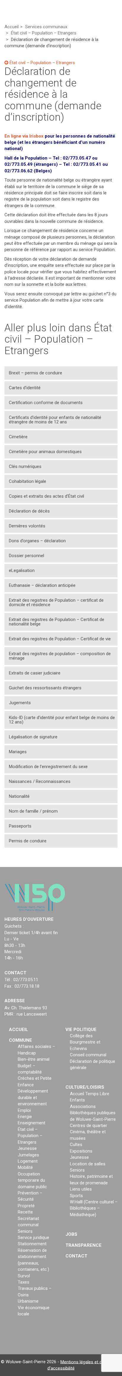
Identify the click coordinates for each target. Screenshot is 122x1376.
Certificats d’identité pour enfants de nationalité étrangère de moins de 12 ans (55, 420)
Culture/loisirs (84, 1087)
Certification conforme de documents (46, 402)
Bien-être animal (33, 1059)
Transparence (83, 1245)
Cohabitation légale (27, 481)
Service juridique (33, 1237)
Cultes (76, 1144)
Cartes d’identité (25, 387)
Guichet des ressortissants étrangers (45, 688)
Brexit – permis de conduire (35, 373)
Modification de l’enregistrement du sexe (48, 766)
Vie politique (81, 1029)
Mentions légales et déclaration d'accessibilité (84, 1365)
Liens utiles (81, 1189)
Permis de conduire (27, 841)
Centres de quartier (88, 1125)
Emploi (24, 1110)
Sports (76, 1195)
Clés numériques (25, 466)
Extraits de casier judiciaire (34, 673)
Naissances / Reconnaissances (39, 781)
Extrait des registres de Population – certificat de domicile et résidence (56, 602)
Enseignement (31, 1123)
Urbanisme (28, 1301)
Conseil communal (88, 1054)
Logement (28, 1161)
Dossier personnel (26, 555)
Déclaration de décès (29, 511)
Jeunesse (27, 1148)
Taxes (23, 1282)
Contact (76, 1256)
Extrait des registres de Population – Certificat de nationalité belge (56, 622)
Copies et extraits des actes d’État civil (46, 496)
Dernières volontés (27, 526)
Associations (83, 1106)
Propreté (26, 1205)
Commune (20, 1040)
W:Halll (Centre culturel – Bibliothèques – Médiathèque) (94, 1208)
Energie (25, 1116)
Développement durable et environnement (33, 1097)
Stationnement (32, 1243)
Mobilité (25, 1167)
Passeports (20, 826)
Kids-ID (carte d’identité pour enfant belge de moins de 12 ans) (62, 720)
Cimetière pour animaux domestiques (45, 451)
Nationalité (19, 796)
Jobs (71, 1234)
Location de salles (87, 1164)
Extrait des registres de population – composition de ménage (60, 656)
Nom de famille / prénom (33, 811)
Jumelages (28, 1155)
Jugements (20, 702)
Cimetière (18, 436)
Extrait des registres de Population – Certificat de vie (60, 638)
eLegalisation (22, 570)
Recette (25, 1212)
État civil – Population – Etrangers (41, 62)
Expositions (81, 1151)
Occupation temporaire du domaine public (32, 1180)
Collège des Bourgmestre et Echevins (85, 1042)
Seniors (25, 1231)
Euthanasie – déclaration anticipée (42, 585)
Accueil (18, 1029)
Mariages (18, 751)
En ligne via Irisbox (24, 136)
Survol (24, 1276)
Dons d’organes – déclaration (37, 540)
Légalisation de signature (33, 737)
